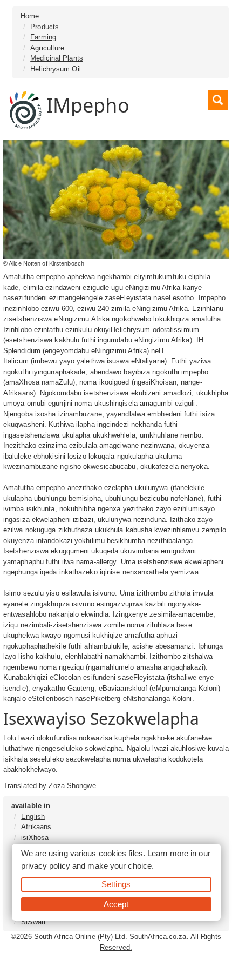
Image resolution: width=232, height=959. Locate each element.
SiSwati (33, 922)
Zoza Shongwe (72, 786)
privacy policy (45, 865)
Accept (116, 904)
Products (44, 27)
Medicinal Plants (56, 58)
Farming (43, 37)
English (33, 816)
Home (30, 16)
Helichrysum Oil (55, 69)
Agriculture (47, 48)
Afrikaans (36, 827)
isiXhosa (35, 838)
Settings (116, 884)
